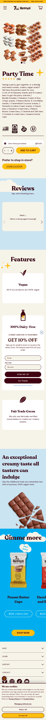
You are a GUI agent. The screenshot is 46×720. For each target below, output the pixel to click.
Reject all (23, 709)
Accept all (23, 716)
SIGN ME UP (23, 374)
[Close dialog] (41, 332)
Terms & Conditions (27, 385)
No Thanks (23, 380)
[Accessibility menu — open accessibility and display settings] (4, 678)
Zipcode (8, 363)
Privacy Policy (14, 699)
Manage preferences (22, 704)
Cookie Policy (28, 699)
